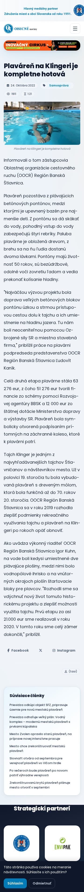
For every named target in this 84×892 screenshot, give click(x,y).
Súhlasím (15, 883)
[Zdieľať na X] (40, 650)
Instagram (66, 650)
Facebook (20, 650)
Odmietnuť (42, 883)
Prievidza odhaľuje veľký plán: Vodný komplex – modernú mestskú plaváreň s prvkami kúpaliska (40, 721)
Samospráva (59, 85)
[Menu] (75, 28)
